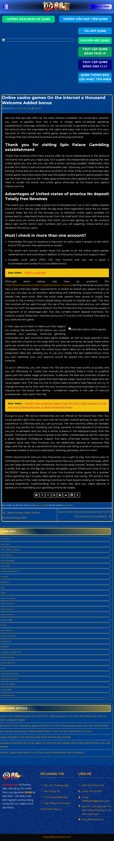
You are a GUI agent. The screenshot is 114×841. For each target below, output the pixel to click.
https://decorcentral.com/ (57, 837)
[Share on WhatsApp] (36, 495)
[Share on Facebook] (42, 495)
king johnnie (6, 641)
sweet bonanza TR (9, 679)
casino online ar (7, 609)
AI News (4, 576)
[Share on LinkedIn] (71, 495)
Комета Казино (8, 695)
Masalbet (5, 647)
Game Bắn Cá (7, 630)
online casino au (8, 663)
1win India (5, 544)
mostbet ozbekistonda (11, 652)
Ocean (38, 108)
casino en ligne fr (8, 598)
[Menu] (5, 6)
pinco (3, 668)
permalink (68, 505)
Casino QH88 (41, 505)
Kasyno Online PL (8, 636)
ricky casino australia (10, 673)
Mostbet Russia (7, 657)
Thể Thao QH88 (8, 684)
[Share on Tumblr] (77, 495)
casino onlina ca (7, 603)
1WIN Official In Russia (10, 550)
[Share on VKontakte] (65, 495)
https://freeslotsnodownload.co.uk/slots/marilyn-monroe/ (38, 285)
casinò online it (7, 614)
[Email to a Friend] (54, 495)
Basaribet (5, 582)
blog (3, 587)
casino (3, 593)
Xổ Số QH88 (6, 690)
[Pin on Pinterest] (59, 495)
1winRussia (5, 566)
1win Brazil (5, 539)
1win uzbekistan (8, 560)
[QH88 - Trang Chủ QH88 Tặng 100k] (57, 7)
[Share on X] (48, 495)
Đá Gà (3, 625)
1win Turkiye (6, 555)
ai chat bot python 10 (10, 571)
